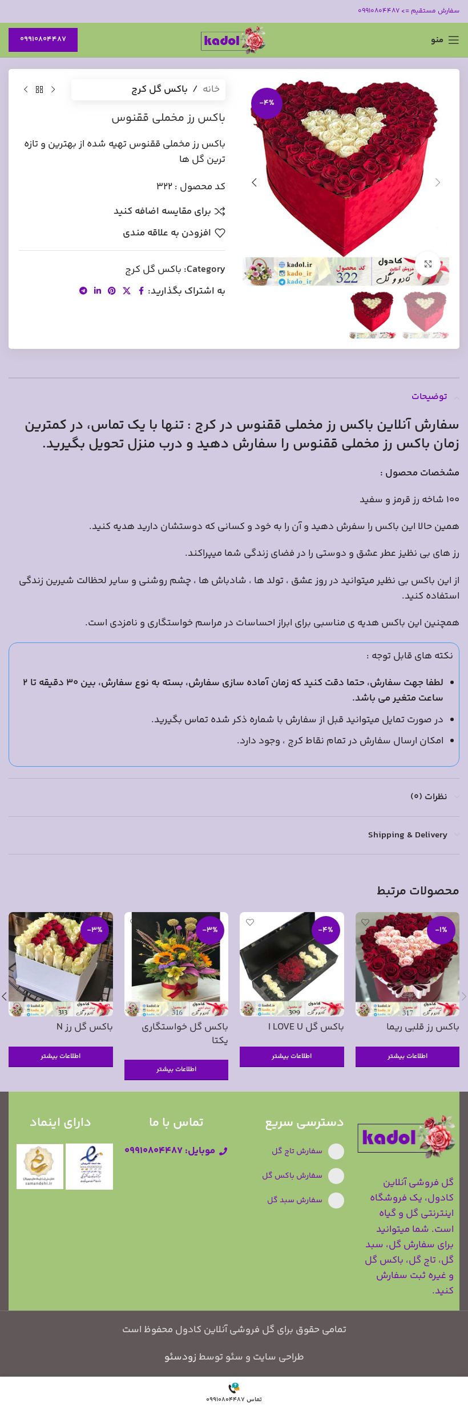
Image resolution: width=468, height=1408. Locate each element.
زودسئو (180, 1357)
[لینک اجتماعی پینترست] (111, 291)
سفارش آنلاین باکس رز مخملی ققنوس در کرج (327, 425)
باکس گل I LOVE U (306, 1027)
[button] (437, 182)
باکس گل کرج (159, 89)
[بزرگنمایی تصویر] (428, 264)
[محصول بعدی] (26, 90)
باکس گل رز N (85, 1027)
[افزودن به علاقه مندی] (366, 922)
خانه (211, 89)
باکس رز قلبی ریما (422, 1027)
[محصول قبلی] (53, 90)
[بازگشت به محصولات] (39, 90)
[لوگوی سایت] (234, 39)
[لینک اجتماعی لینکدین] (97, 291)
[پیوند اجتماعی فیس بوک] (141, 291)
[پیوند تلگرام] (83, 291)
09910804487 (43, 39)
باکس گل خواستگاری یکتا (185, 1034)
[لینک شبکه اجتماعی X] (126, 291)
